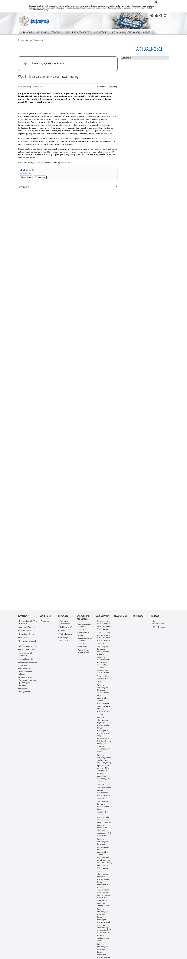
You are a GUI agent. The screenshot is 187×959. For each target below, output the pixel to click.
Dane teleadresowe (158, 626)
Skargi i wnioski (26, 664)
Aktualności (38, 40)
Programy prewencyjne (64, 626)
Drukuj (114, 87)
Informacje (23, 620)
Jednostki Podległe (27, 632)
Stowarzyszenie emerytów (26, 659)
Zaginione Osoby (26, 639)
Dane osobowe (102, 620)
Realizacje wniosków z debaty (28, 668)
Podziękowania (65, 639)
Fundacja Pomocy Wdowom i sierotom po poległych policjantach (27, 686)
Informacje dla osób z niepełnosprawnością (28, 648)
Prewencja (63, 620)
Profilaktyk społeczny (63, 643)
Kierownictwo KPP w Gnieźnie (28, 626)
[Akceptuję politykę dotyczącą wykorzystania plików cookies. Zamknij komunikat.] (156, 2)
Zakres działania (26, 635)
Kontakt (155, 620)
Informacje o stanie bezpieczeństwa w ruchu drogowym (85, 642)
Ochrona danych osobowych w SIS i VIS (104, 683)
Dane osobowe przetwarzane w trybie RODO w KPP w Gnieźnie (103, 641)
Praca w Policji (120, 620)
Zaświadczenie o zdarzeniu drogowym (85, 631)
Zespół (62, 635)
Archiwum (126, 58)
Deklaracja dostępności (24, 694)
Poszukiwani (24, 642)
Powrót (103, 87)
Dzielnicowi (138, 620)
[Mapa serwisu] (156, 15)
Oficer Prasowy (159, 632)
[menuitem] (27, 32)
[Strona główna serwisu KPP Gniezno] (151, 15)
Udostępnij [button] (27, 177)
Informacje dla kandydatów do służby (25, 676)
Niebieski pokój (65, 632)
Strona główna (24, 40)
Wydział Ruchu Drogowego (83, 622)
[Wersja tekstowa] (160, 15)
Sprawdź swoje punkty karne (84, 656)
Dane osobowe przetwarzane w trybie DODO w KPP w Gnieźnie (103, 629)
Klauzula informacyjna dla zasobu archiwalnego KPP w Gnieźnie (104, 794)
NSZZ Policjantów (27, 654)
